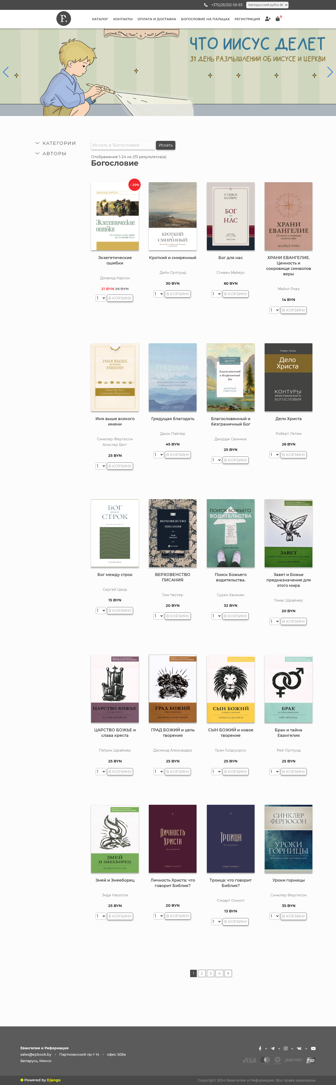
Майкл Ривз (288, 289)
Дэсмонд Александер (172, 750)
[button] (5, 72)
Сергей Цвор (115, 589)
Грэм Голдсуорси (230, 750)
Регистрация (247, 19)
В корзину (120, 298)
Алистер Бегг (115, 445)
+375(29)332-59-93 (227, 5)
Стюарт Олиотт (230, 900)
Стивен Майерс (230, 272)
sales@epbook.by (35, 1054)
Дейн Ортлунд (173, 272)
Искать (166, 145)
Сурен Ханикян (230, 595)
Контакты (123, 19)
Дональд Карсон (115, 278)
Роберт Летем (289, 433)
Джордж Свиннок (230, 439)
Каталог (100, 19)
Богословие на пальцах (205, 19)
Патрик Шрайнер (115, 750)
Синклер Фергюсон (115, 439)
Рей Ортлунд (289, 750)
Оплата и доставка (156, 19)
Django (54, 1080)
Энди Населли (115, 895)
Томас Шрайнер (288, 600)
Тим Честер (172, 595)
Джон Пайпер (172, 433)
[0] (278, 19)
